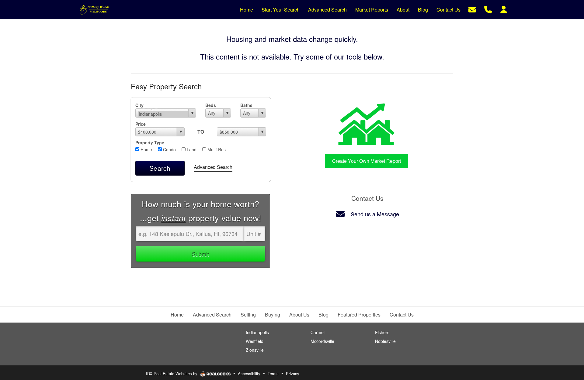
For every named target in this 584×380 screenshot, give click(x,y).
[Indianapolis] (163, 114)
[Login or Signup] (503, 8)
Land (191, 149)
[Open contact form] (472, 8)
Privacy (292, 373)
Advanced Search (213, 166)
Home (145, 149)
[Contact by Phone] (488, 8)
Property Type (149, 142)
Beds (210, 105)
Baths (246, 105)
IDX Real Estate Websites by (172, 373)
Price (140, 124)
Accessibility (249, 373)
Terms (273, 373)
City (139, 105)
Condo (169, 149)
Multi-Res (216, 149)
